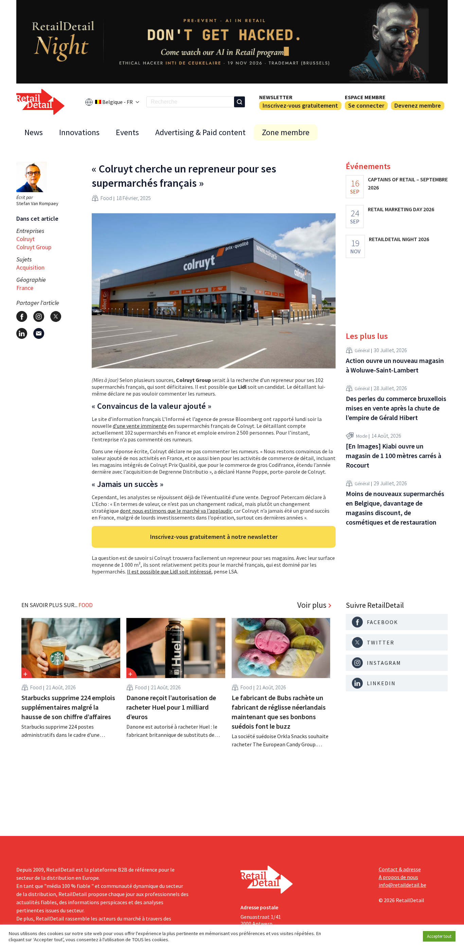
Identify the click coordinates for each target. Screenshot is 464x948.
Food (106, 198)
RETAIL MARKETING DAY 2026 (401, 209)
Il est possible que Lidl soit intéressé (169, 571)
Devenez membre (417, 105)
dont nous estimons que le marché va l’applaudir (175, 510)
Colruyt (25, 239)
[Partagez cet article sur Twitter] (55, 316)
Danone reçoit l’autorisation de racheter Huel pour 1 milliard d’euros (171, 707)
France (24, 288)
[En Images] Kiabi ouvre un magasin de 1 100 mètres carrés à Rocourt (393, 455)
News (33, 132)
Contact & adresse (400, 869)
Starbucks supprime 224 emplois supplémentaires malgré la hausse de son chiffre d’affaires (68, 707)
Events (127, 132)
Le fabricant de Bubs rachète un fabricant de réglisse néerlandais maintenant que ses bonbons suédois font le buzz (279, 711)
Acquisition (30, 267)
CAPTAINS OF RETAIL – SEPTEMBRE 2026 (408, 183)
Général (362, 350)
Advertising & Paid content (200, 132)
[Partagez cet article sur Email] (38, 333)
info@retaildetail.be (402, 884)
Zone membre (285, 132)
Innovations (79, 132)
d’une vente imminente (140, 425)
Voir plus (311, 605)
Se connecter (366, 105)
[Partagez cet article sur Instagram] (38, 316)
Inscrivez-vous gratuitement (300, 105)
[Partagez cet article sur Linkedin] (21, 333)
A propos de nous (398, 877)
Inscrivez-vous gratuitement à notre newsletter (214, 537)
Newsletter (275, 97)
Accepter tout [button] (439, 936)
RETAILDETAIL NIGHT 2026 (399, 239)
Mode (361, 436)
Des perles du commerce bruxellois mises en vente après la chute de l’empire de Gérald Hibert (396, 408)
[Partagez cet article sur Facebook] (21, 316)
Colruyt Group (33, 247)
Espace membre (365, 97)
